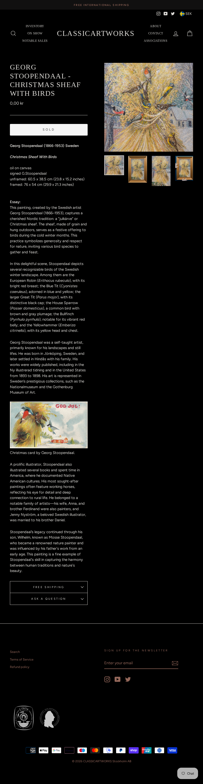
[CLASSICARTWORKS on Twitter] (128, 679)
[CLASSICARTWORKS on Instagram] (107, 679)
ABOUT (155, 26)
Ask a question (48, 598)
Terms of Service (21, 659)
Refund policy (19, 667)
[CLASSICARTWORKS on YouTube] (118, 679)
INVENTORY (35, 26)
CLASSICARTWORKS (96, 33)
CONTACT (155, 33)
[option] (101, 4)
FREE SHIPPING (49, 587)
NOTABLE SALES (35, 41)
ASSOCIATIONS (155, 41)
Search (15, 652)
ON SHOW (35, 33)
